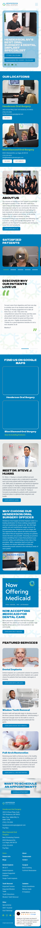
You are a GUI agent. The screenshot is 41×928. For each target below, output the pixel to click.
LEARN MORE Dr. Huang (12, 500)
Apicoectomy (6, 905)
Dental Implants (7, 865)
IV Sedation (26, 892)
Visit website (19, 161)
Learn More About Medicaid (13, 632)
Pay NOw (7, 118)
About (24, 853)
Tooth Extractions (8, 894)
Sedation (25, 883)
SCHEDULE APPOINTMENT (20, 792)
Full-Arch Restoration (29, 870)
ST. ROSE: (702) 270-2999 (13, 55)
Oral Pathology (7, 910)
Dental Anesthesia (28, 886)
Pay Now (5, 828)
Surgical (25, 865)
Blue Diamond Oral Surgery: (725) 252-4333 (19, 60)
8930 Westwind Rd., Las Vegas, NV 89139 (9, 841)
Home (4, 853)
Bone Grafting (27, 868)
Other (4, 902)
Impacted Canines (8, 886)
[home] (10, 4)
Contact (25, 860)
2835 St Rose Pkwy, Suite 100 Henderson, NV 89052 (11, 813)
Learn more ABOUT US (11, 229)
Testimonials (26, 856)
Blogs (4, 860)
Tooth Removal (7, 883)
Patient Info (6, 856)
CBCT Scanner (7, 908)
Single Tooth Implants (9, 878)
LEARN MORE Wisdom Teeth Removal (16, 726)
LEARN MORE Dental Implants (14, 683)
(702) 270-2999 (7, 822)
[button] (37, 4)
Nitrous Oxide (26, 889)
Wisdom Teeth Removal (10, 897)
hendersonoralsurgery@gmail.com (14, 825)
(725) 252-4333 (7, 845)
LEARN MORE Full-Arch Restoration (16, 772)
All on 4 (5, 868)
